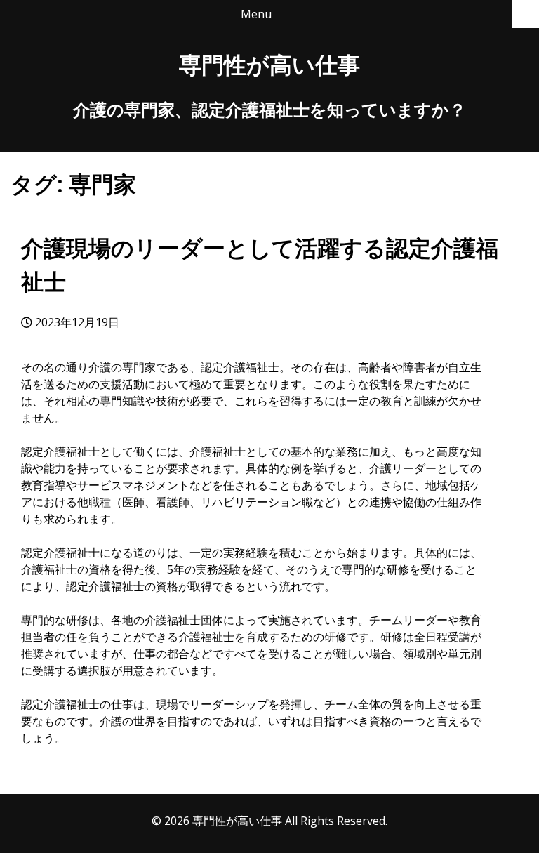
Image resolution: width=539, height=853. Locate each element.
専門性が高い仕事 (269, 64)
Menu (256, 14)
